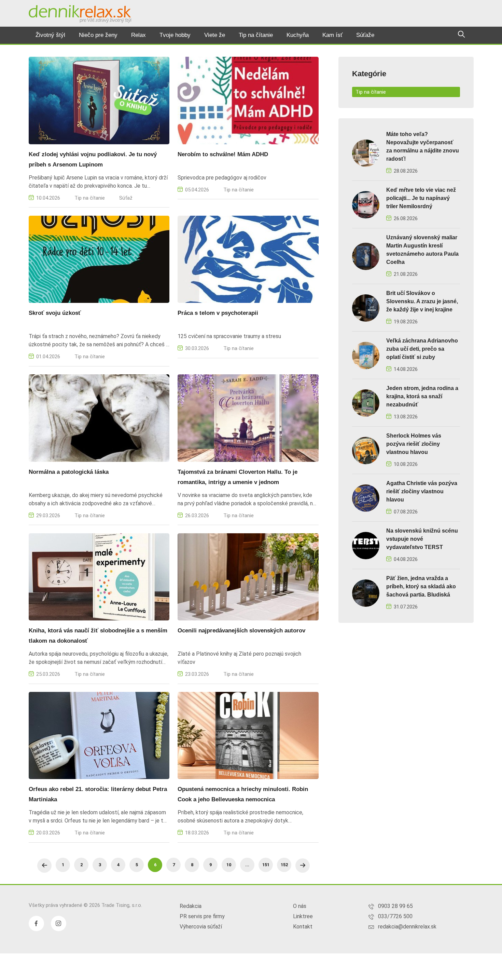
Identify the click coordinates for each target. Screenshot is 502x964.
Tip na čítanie (256, 35)
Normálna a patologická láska (69, 472)
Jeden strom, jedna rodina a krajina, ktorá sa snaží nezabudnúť (422, 396)
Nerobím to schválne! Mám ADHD (223, 154)
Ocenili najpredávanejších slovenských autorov (241, 630)
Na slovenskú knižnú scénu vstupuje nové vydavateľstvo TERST (422, 539)
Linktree (303, 916)
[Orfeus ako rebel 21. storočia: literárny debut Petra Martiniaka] (99, 735)
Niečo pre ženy (98, 35)
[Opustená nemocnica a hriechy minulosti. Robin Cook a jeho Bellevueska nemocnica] (248, 735)
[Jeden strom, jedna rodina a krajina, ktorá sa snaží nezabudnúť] (365, 402)
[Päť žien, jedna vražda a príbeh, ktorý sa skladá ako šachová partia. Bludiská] (365, 592)
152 (284, 864)
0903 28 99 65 (395, 906)
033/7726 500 (395, 916)
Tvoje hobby (175, 35)
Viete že (214, 35)
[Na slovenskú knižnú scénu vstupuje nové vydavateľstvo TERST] (365, 545)
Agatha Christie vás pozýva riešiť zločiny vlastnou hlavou (421, 491)
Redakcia (190, 906)
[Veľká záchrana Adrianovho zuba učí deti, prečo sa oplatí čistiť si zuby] (365, 355)
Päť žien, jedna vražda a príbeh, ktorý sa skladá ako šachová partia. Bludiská (421, 586)
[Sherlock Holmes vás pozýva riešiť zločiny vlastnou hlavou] (365, 450)
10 (228, 864)
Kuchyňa (298, 35)
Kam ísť (332, 35)
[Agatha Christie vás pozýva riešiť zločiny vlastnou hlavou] (365, 497)
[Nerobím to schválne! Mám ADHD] (248, 100)
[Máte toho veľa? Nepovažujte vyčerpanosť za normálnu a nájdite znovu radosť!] (365, 152)
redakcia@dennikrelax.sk (407, 926)
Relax (138, 35)
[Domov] (80, 14)
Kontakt (302, 926)
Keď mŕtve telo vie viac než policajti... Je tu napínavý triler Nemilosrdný (421, 198)
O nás (299, 906)
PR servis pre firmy (202, 916)
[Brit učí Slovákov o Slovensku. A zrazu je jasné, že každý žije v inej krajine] (365, 307)
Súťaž (126, 198)
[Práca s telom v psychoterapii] (248, 259)
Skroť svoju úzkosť (55, 313)
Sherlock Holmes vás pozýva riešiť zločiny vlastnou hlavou (413, 444)
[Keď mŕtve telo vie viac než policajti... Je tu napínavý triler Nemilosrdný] (365, 204)
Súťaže (365, 35)
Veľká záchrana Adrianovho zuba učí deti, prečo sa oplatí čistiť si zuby (422, 349)
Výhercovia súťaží (201, 926)
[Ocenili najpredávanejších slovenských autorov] (248, 576)
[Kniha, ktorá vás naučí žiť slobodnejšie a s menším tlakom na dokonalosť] (99, 576)
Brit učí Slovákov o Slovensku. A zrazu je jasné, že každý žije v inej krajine (422, 301)
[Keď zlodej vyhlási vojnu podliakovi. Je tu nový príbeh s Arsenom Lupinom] (99, 100)
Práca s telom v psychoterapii (218, 313)
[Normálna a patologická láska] (99, 417)
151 (265, 864)
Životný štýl (50, 35)
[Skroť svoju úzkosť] (99, 259)
